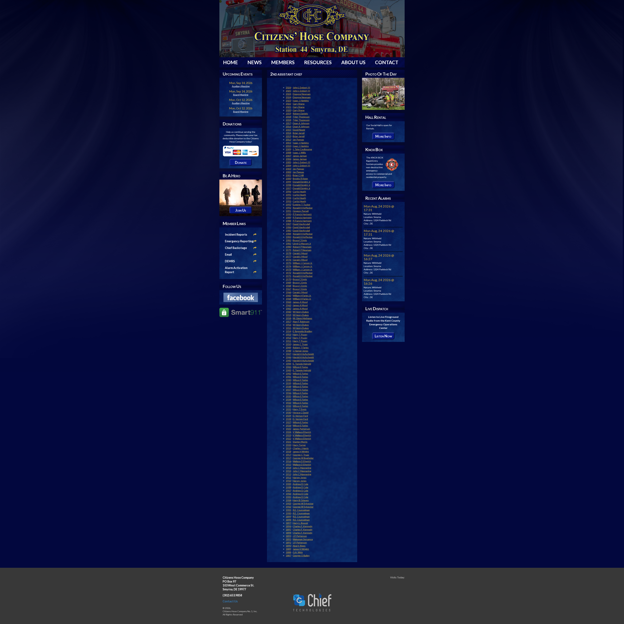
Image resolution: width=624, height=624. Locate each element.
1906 (288, 493)
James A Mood (300, 302)
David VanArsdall (301, 224)
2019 (288, 113)
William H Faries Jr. (302, 295)
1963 (288, 302)
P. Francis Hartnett (302, 214)
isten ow (383, 336)
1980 (288, 246)
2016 (288, 126)
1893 (288, 536)
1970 (288, 279)
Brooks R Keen (300, 178)
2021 (288, 107)
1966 (288, 292)
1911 (288, 477)
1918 (288, 451)
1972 (288, 272)
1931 (288, 409)
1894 (288, 532)
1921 (288, 441)
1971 (288, 276)
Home (230, 62)
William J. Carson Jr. (302, 263)
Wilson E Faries (300, 367)
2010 (288, 146)
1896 (288, 526)
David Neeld (299, 129)
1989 (288, 217)
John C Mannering (302, 467)
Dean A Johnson (301, 123)
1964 (288, 298)
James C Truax (300, 344)
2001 (288, 175)
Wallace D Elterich (302, 461)
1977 (288, 256)
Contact (386, 62)
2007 (288, 155)
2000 (288, 178)
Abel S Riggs (299, 545)
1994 (288, 198)
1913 (288, 471)
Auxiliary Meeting (241, 86)
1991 (288, 211)
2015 (288, 129)
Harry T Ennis (299, 409)
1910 (288, 480)
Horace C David (300, 412)
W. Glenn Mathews (302, 318)
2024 (288, 94)
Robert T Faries (301, 347)
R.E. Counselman (301, 510)
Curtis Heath (299, 191)
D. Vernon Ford (300, 415)
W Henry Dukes (301, 311)
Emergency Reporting (239, 241)
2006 (288, 159)
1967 (288, 289)
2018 (288, 116)
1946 (288, 357)
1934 (288, 399)
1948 (288, 350)
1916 (288, 461)
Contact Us (230, 601)
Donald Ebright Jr (301, 181)
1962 (288, 305)
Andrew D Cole (300, 484)
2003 (288, 168)
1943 (288, 367)
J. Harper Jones (300, 350)
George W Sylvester (303, 503)
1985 (288, 230)
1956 (288, 324)
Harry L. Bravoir (300, 523)
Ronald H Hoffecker (303, 207)
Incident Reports (236, 234)
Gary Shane (299, 103)
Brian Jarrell (299, 133)
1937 (288, 389)
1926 (288, 425)
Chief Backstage (236, 248)
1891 (288, 542)
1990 (288, 214)
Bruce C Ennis (300, 240)
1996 (288, 191)
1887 (288, 555)
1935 (288, 396)
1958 (288, 318)
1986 (288, 227)
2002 (288, 172)
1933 (288, 402)
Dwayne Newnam (302, 94)
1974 (288, 266)
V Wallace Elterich (302, 432)
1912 (288, 474)
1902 (288, 506)
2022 (288, 103)
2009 (288, 149)
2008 (288, 152)
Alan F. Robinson (301, 321)
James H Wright (301, 451)
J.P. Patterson (300, 536)
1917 (288, 454)
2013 (288, 136)
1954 (288, 331)
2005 (288, 162)
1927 (288, 422)
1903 (288, 503)
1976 (288, 259)
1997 (288, 188)
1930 (288, 412)
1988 (288, 220)
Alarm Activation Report (236, 270)
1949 (288, 347)
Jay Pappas (298, 139)
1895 (288, 529)
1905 (288, 497)
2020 (288, 110)
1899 (288, 516)
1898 (288, 519)
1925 (288, 428)
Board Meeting (240, 94)
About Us (353, 62)
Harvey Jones (299, 477)
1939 (288, 383)
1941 (288, 376)
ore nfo (383, 136)
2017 (288, 123)
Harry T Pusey (300, 334)
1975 (288, 263)
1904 (288, 500)
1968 (288, 285)
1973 (288, 269)
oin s (240, 210)
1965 (288, 295)
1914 (288, 467)
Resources (318, 62)
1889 (288, 549)
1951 (288, 341)
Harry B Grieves (301, 500)
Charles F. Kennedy (302, 526)
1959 (288, 315)
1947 (288, 354)
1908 (288, 487)
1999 (288, 181)
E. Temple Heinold (302, 363)
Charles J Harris (301, 448)
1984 (288, 233)
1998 (288, 185)
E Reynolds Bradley (302, 331)
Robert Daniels (300, 113)
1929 (288, 415)
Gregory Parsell (301, 211)
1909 (288, 484)
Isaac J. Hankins (301, 100)
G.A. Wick (298, 552)
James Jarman (300, 155)
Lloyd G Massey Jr (302, 243)
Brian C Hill (298, 175)
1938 (288, 386)
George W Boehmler (303, 458)
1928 (288, 419)
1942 (288, 373)
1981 (288, 243)
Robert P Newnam (302, 246)
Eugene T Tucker (301, 204)
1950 (288, 344)
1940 (288, 380)
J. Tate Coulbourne (302, 149)
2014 (288, 133)
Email (228, 254)
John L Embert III (301, 87)
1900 (288, 513)
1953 (288, 334)
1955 (288, 328)
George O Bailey (301, 555)
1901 (288, 510)
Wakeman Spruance (303, 539)
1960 (288, 311)
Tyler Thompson (301, 116)
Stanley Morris (300, 441)
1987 (288, 224)
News (254, 62)
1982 (288, 240)
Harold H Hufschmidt (303, 354)
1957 (288, 321)
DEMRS (230, 261)
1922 (288, 438)
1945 (288, 360)
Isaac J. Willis (299, 152)
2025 (288, 90)
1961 (288, 308)
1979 (288, 250)
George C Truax (301, 454)
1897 (288, 523)
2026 (288, 87)
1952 (288, 337)
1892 (288, 539)
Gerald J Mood (300, 253)
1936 (288, 393)
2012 (288, 139)
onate (241, 162)
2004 (288, 165)
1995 (288, 194)
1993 (288, 201)
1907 (288, 490)
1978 (288, 253)
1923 (288, 435)
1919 (288, 448)
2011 (288, 142)
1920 (288, 445)
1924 (288, 432)
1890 (288, 545)
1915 (288, 464)
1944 (288, 363)
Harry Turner (299, 445)
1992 (288, 204)
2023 (288, 100)
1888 (288, 552)
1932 (288, 406)
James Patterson (301, 428)
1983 (288, 237)
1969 (288, 282)
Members (283, 62)
